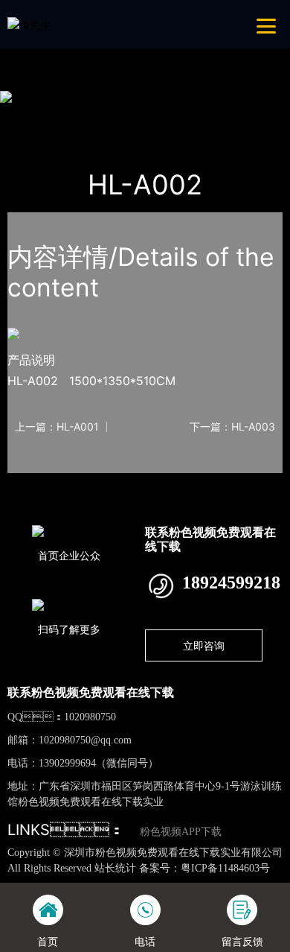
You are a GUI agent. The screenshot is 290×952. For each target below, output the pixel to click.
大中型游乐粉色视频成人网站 (213, 116)
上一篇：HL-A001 (57, 427)
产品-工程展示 (94, 116)
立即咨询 (204, 645)
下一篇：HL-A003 (232, 427)
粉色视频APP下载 (181, 831)
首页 (32, 116)
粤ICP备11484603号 (225, 868)
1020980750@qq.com (85, 740)
